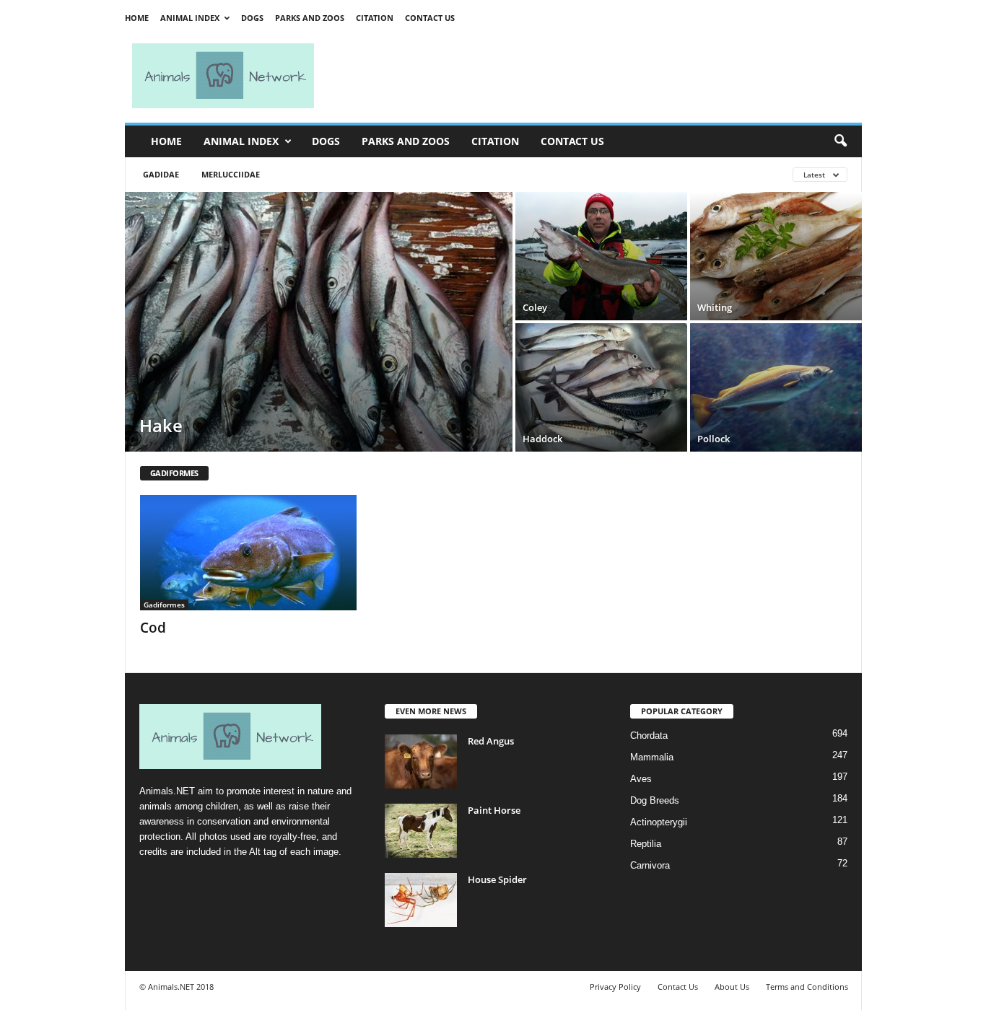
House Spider (497, 879)
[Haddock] (601, 387)
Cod (153, 627)
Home (137, 17)
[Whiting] (776, 256)
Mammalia (651, 757)
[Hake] (318, 322)
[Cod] (248, 552)
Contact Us (430, 17)
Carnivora (650, 865)
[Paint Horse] (421, 831)
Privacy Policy (615, 986)
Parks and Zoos (309, 17)
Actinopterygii (658, 822)
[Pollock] (776, 387)
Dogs (252, 17)
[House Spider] (421, 900)
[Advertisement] (594, 75)
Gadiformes (164, 605)
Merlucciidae (230, 174)
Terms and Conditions (807, 986)
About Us (732, 986)
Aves (641, 778)
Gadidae (161, 174)
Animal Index (189, 17)
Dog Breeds (654, 800)
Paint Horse (494, 810)
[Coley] (601, 256)
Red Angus (491, 740)
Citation (374, 17)
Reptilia (645, 843)
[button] (840, 141)
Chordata (649, 735)
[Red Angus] (421, 761)
